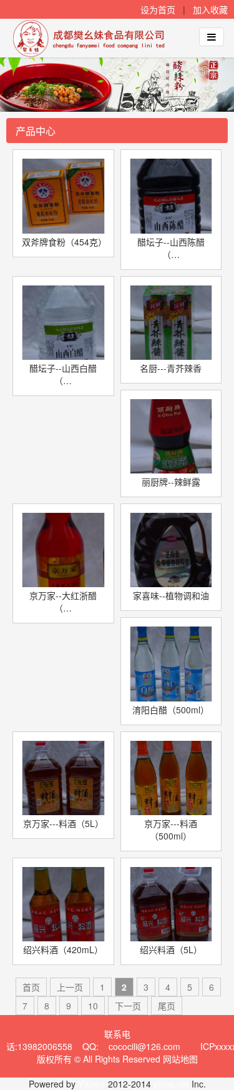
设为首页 (157, 9)
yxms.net (171, 1084)
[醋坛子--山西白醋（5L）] (63, 322)
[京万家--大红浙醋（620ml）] (63, 550)
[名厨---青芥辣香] (171, 322)
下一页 (128, 1005)
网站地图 (180, 1059)
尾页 (166, 1005)
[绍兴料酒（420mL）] (63, 904)
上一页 (70, 987)
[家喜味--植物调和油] (171, 550)
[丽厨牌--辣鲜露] (171, 436)
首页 (31, 987)
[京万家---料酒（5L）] (63, 778)
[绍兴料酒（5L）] (171, 904)
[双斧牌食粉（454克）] (63, 196)
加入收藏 (210, 9)
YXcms (91, 1084)
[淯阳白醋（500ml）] (171, 664)
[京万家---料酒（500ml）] (171, 778)
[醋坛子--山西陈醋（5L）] (171, 196)
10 (93, 1005)
